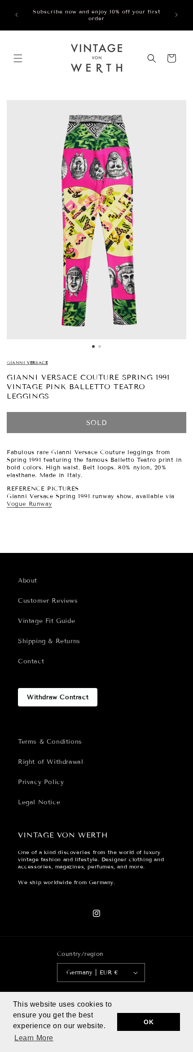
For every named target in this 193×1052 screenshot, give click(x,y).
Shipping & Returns (49, 641)
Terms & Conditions (50, 741)
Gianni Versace (27, 362)
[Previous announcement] (16, 15)
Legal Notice (39, 802)
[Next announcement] (176, 15)
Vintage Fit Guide (46, 621)
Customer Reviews (48, 601)
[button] (18, 58)
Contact (31, 661)
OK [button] (149, 1022)
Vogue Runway (29, 504)
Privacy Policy (41, 782)
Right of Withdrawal (50, 762)
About (27, 580)
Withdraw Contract (57, 697)
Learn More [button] (33, 1038)
